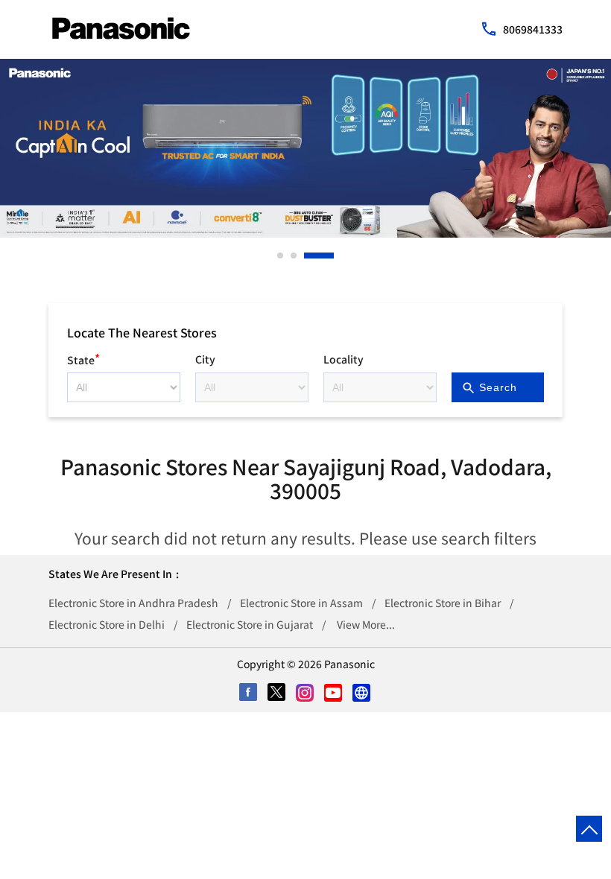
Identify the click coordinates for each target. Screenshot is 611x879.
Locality (343, 359)
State (83, 358)
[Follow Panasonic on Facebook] (248, 693)
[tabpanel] (305, 148)
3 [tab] (307, 255)
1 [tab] (281, 255)
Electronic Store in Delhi (106, 624)
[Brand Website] (362, 693)
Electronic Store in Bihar (442, 603)
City (205, 359)
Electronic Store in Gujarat (249, 624)
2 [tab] (294, 255)
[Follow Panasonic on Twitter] (277, 693)
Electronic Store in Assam (301, 603)
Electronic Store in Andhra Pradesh (133, 603)
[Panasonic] (121, 28)
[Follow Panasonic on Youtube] (333, 693)
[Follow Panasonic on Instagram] (305, 693)
